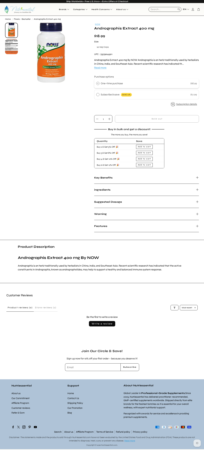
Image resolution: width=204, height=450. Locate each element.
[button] (165, 9)
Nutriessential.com (81, 437)
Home (8, 19)
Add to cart (144, 147)
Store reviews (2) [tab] (45, 307)
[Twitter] (18, 427)
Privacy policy (140, 431)
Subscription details (186, 104)
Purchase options (104, 76)
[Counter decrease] (97, 119)
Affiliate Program (85, 431)
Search (58, 431)
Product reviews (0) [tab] (20, 307)
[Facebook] (13, 427)
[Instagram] (24, 427)
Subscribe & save (115, 94)
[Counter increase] (109, 119)
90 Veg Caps (103, 47)
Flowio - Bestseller (22, 19)
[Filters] (174, 307)
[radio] (97, 83)
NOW (97, 24)
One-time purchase (112, 83)
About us (68, 431)
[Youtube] (35, 427)
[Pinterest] (29, 427)
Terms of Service (104, 431)
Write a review (102, 323)
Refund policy (123, 431)
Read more (100, 67)
